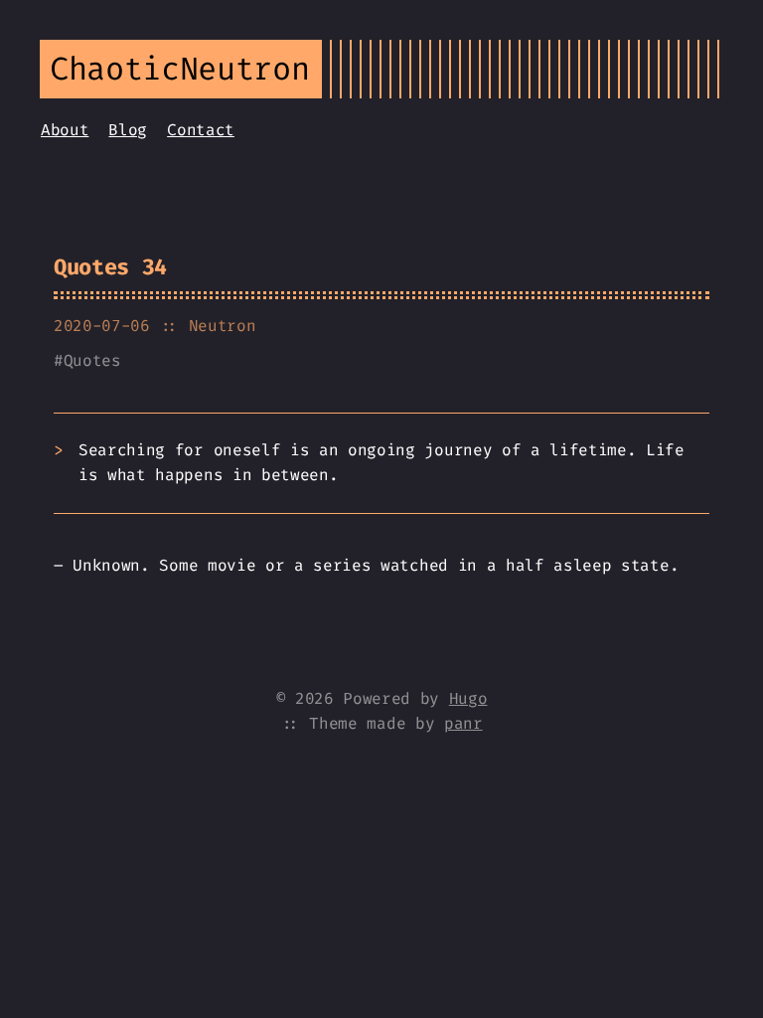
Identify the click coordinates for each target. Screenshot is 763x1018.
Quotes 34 (110, 267)
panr (463, 723)
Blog (127, 129)
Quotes (92, 360)
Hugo (468, 698)
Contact (200, 129)
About (64, 129)
